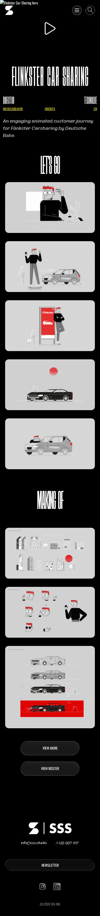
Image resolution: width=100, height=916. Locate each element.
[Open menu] (77, 10)
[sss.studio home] (9, 10)
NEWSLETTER (50, 865)
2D (95, 109)
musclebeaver (13, 109)
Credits (50, 109)
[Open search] (90, 10)
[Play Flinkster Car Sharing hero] (50, 28)
